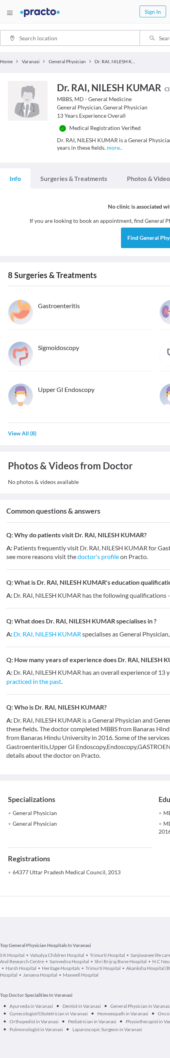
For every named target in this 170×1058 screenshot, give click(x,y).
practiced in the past (33, 681)
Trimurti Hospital (107, 955)
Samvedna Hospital (69, 961)
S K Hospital (12, 955)
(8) (22, 433)
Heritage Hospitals (61, 968)
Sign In (153, 11)
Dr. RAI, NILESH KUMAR (47, 634)
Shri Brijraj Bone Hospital (120, 961)
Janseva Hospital (40, 975)
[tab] (15, 178)
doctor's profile (98, 556)
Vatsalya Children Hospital (57, 955)
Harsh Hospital (21, 968)
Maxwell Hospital (80, 975)
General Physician (35, 813)
